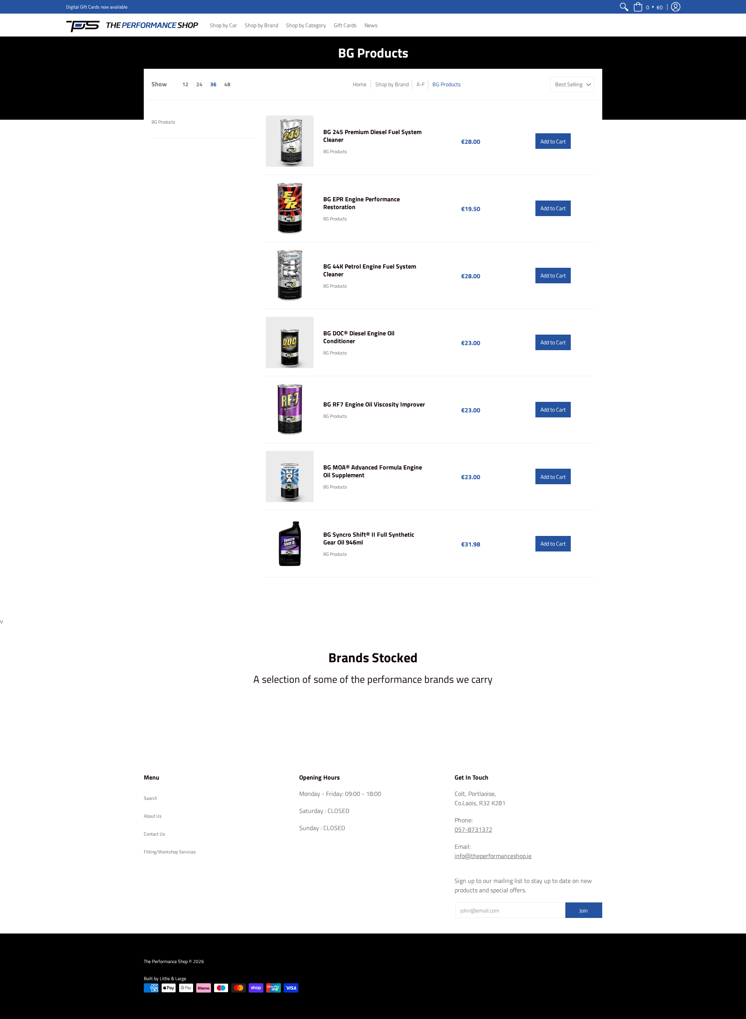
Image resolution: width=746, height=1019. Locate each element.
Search (150, 798)
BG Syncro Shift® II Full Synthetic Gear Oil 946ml (368, 538)
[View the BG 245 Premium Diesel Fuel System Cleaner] (289, 141)
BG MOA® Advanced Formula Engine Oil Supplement (372, 471)
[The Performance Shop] (132, 25)
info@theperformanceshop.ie (493, 855)
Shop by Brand (392, 84)
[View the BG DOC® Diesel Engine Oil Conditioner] (289, 342)
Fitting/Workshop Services (170, 851)
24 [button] (199, 84)
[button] (648, 7)
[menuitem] (624, 7)
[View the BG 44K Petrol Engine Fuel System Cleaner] (289, 275)
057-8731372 (473, 829)
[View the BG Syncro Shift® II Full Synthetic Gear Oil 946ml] (289, 543)
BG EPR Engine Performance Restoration (361, 202)
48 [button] (227, 84)
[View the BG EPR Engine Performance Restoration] (289, 208)
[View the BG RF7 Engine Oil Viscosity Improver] (289, 409)
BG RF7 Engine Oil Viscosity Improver (374, 404)
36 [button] (213, 84)
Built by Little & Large (165, 978)
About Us (153, 816)
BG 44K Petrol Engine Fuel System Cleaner (369, 270)
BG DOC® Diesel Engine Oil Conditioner (358, 336)
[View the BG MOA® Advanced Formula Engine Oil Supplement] (289, 477)
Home (359, 84)
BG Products (163, 122)
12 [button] (185, 84)
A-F (421, 84)
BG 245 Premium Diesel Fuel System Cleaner (372, 135)
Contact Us (154, 834)
